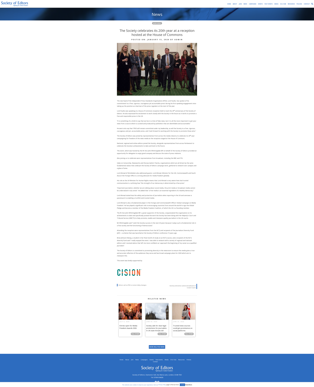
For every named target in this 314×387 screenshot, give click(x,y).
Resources (291, 4)
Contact (307, 4)
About (235, 4)
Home (229, 4)
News (245, 4)
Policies (299, 4)
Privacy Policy (162, 384)
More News (157, 23)
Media (276, 4)
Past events (269, 4)
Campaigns (252, 4)
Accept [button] (182, 384)
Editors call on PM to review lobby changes (132, 285)
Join (240, 4)
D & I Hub (283, 4)
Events (260, 4)
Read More (188, 384)
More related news (157, 347)
